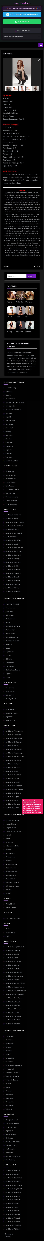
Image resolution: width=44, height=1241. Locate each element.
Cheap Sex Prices (12, 1120)
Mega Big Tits (10, 720)
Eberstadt (9, 442)
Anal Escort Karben (12, 778)
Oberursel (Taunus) (12, 882)
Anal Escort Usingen (12, 1203)
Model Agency (10, 1149)
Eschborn (9, 457)
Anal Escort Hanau (12, 745)
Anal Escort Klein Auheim (14, 789)
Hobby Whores (11, 1134)
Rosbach (9, 1051)
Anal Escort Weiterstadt (13, 1214)
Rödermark (9, 1043)
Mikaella (19, 332)
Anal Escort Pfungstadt (13, 1016)
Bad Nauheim (10, 406)
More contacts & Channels (13, 36)
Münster (8, 849)
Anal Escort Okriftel (12, 1012)
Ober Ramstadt (11, 875)
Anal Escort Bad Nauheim (14, 533)
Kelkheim (9, 659)
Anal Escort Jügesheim (13, 775)
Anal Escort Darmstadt (13, 555)
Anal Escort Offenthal (13, 1009)
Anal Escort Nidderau (13, 979)
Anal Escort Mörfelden (13, 961)
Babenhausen (10, 399)
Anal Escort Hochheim (13, 760)
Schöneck (9, 1062)
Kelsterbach (10, 663)
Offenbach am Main (12, 886)
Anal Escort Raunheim (13, 1020)
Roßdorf (8, 1054)
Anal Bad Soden (11, 537)
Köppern (8, 673)
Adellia (18, 317)
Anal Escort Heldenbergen (14, 753)
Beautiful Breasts (11, 713)
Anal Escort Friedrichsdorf (14, 731)
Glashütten (9, 611)
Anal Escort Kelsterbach (14, 786)
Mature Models (11, 908)
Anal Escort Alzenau (12, 518)
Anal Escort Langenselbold (15, 947)
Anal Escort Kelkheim (13, 782)
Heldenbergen (10, 630)
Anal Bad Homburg (12, 529)
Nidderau (9, 860)
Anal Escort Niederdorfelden (15, 983)
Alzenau (8, 395)
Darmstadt (9, 428)
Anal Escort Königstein (13, 793)
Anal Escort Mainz (12, 958)
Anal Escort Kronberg (13, 804)
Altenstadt (9, 391)
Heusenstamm (10, 633)
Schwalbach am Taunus (14, 1065)
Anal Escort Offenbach (13, 1005)
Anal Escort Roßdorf (12, 1174)
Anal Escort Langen (12, 807)
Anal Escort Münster (12, 969)
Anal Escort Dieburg (12, 558)
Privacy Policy (10, 932)
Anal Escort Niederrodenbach (16, 990)
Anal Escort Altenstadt (13, 515)
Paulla (9, 317)
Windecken (9, 1102)
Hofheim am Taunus (12, 641)
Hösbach (9, 644)
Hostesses (9, 1138)
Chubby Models (11, 699)
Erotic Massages (11, 504)
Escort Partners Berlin (13, 918)
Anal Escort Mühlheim (13, 965)
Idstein (8, 648)
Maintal (8, 835)
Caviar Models (10, 482)
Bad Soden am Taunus (13, 410)
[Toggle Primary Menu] (40, 45)
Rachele (10, 302)
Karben (8, 655)
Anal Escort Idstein (12, 771)
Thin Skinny (10, 688)
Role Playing (10, 486)
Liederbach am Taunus (13, 831)
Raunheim (9, 1040)
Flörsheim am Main (12, 461)
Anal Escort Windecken (13, 1221)
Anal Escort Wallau (12, 1207)
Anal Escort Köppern (12, 797)
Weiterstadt (9, 1094)
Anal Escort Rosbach (13, 1170)
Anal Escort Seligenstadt (14, 1189)
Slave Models (10, 493)
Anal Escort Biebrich (12, 544)
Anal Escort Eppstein (13, 577)
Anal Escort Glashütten (13, 734)
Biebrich (8, 417)
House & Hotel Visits (12, 1142)
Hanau (8, 622)
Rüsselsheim (10, 1058)
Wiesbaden (9, 1098)
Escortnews (9, 1234)
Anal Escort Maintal (12, 954)
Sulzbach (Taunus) (12, 1080)
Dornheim (9, 435)
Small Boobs (10, 709)
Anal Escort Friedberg (13, 591)
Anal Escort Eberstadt (13, 569)
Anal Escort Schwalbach (14, 1185)
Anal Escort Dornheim (13, 562)
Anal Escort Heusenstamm (15, 756)
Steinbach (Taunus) (12, 1073)
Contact (8, 929)
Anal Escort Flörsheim (13, 588)
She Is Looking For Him (13, 1156)
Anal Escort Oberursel (13, 1001)
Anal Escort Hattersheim (14, 749)
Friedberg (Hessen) (12, 604)
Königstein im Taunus (13, 670)
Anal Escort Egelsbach (13, 573)
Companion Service (12, 1123)
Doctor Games (10, 475)
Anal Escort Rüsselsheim (14, 1178)
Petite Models (10, 691)
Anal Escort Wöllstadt (13, 1229)
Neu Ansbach (10, 853)
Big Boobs (9, 717)
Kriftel (8, 677)
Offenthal (9, 890)
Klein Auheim (10, 666)
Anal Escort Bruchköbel (13, 551)
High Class (9, 1131)
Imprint (8, 936)
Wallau (8, 1087)
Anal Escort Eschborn (13, 584)
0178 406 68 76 (23, 22)
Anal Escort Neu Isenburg (14, 976)
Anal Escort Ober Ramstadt (15, 994)
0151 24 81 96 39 (23, 31)
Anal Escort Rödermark (13, 1023)
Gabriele (19, 302)
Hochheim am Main (12, 637)
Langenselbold (11, 828)
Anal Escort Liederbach (13, 950)
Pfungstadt (9, 1036)
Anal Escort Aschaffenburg (15, 522)
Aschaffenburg (11, 388)
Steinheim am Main (12, 1076)
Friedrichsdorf (10, 608)
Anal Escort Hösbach (13, 767)
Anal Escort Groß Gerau (14, 738)
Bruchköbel (9, 424)
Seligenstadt (10, 1069)
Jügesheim (9, 652)
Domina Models (11, 479)
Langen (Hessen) (11, 824)
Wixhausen (9, 1105)
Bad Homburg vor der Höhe (15, 402)
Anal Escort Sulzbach (13, 1200)
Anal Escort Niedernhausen (15, 987)
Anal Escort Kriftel (12, 800)
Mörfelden (9, 842)
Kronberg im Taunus (12, 820)
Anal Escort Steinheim (13, 1196)
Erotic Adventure (11, 1127)
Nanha (27, 317)
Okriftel (8, 893)
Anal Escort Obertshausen (14, 998)
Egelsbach (9, 446)
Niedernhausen (11, 868)
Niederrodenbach (12, 871)
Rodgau (8, 1047)
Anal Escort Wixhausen (13, 1225)
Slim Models (10, 695)
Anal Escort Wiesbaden (13, 1218)
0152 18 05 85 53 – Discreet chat (24, 14)
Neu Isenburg (10, 857)
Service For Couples (12, 489)
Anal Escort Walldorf (12, 1211)
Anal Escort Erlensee (13, 580)
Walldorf (8, 1091)
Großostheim (10, 619)
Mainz (8, 839)
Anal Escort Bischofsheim (14, 548)
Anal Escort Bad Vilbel (13, 540)
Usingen (8, 1083)
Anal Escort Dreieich (12, 566)
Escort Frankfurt (22, 3)
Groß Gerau (10, 615)
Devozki (7, 1236)
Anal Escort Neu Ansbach (14, 972)
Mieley (9, 332)
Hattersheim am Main (13, 626)
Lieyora (28, 332)
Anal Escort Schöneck (13, 1181)
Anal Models (10, 471)
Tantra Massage (11, 500)
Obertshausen (10, 879)
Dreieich (8, 439)
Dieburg (8, 431)
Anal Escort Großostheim (14, 742)
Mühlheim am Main (12, 846)
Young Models (10, 904)
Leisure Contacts (11, 1145)
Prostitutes (9, 1152)
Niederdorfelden (11, 864)
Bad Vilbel (9, 413)
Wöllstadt (9, 1109)
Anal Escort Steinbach (13, 1192)
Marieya (28, 302)
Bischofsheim (10, 420)
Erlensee (9, 453)
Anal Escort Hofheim (13, 764)
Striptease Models (12, 497)
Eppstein (8, 450)
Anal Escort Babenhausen (14, 526)
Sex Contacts (10, 1160)
